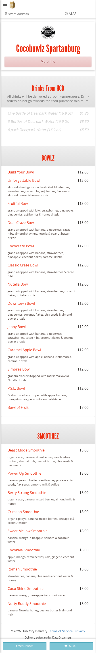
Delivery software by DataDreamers (48, 637)
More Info (48, 61)
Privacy (80, 631)
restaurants (24, 646)
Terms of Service (60, 631)
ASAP (72, 14)
